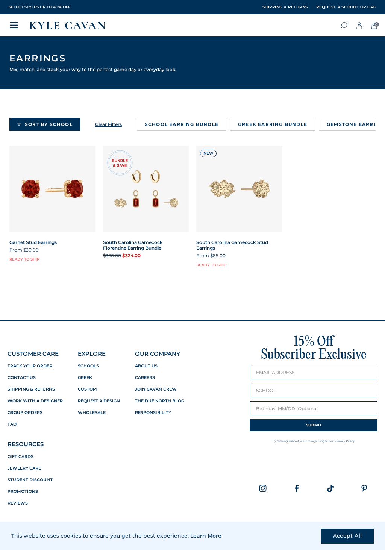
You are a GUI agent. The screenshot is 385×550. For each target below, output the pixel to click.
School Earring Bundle (181, 124)
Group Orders (25, 413)
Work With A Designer (35, 401)
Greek (85, 378)
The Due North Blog (159, 401)
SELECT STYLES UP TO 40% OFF (39, 7)
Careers (145, 378)
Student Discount (30, 480)
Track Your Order (30, 366)
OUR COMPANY (157, 353)
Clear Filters (108, 124)
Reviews (18, 503)
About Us (146, 366)
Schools (88, 366)
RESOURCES (26, 444)
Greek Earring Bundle (272, 124)
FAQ (12, 424)
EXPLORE (92, 353)
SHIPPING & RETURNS (285, 7)
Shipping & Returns (31, 389)
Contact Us (22, 378)
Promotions (23, 491)
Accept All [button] (347, 535)
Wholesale (92, 413)
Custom (87, 389)
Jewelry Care (24, 468)
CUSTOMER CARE (33, 353)
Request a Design (99, 401)
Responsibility (153, 413)
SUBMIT (313, 425)
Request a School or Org (346, 7)
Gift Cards (20, 457)
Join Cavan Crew (156, 389)
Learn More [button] (205, 535)
